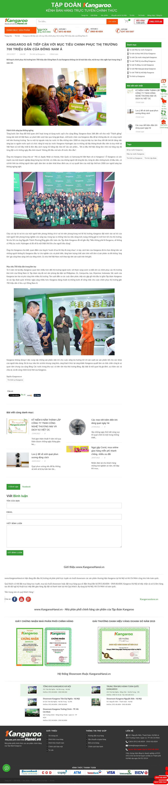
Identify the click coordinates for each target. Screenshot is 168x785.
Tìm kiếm (112, 21)
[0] (126, 21)
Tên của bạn (13, 501)
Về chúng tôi (53, 736)
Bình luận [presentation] (13, 487)
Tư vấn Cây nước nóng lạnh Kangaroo (143, 57)
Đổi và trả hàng (93, 743)
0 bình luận (140, 102)
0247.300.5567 (160, 782)
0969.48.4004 (161, 778)
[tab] (13, 487)
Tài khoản (141, 15)
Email (10, 512)
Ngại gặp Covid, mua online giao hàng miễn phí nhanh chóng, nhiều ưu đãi (104, 450)
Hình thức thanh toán (56, 743)
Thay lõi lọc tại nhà (164, 106)
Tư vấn (50, 750)
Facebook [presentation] (26, 487)
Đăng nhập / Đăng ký (154, 15)
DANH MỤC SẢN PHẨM (18, 30)
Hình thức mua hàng (55, 739)
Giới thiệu (94, 15)
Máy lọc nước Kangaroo (135, 154)
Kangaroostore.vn (149, 599)
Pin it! (23, 395)
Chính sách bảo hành (95, 747)
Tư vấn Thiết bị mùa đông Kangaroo (142, 61)
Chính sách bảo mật (55, 747)
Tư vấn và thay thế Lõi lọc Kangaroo (142, 54)
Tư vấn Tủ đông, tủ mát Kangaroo (141, 65)
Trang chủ (84, 15)
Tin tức (132, 15)
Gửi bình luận (15, 553)
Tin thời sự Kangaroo (37, 54)
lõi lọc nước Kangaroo (135, 150)
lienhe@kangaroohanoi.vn (137, 746)
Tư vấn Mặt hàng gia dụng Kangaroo (142, 69)
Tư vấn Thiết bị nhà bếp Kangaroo (141, 73)
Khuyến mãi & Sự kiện (119, 15)
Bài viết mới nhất (135, 86)
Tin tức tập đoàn (150, 158)
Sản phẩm (104, 15)
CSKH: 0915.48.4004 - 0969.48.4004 (143, 742)
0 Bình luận (53, 54)
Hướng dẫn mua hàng (96, 736)
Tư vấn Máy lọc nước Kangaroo (140, 50)
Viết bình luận (14, 523)
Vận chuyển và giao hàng (97, 739)
